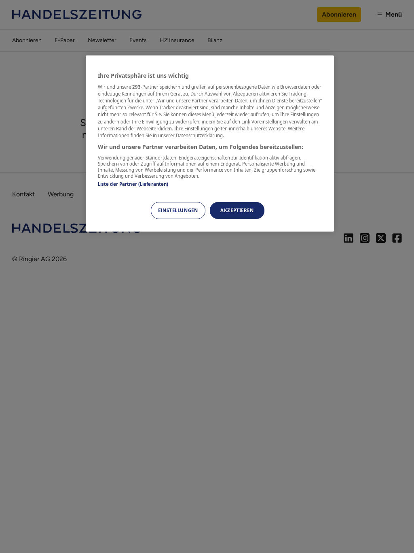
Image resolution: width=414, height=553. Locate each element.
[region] (210, 143)
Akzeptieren (236, 210)
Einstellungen (178, 210)
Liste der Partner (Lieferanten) (133, 184)
